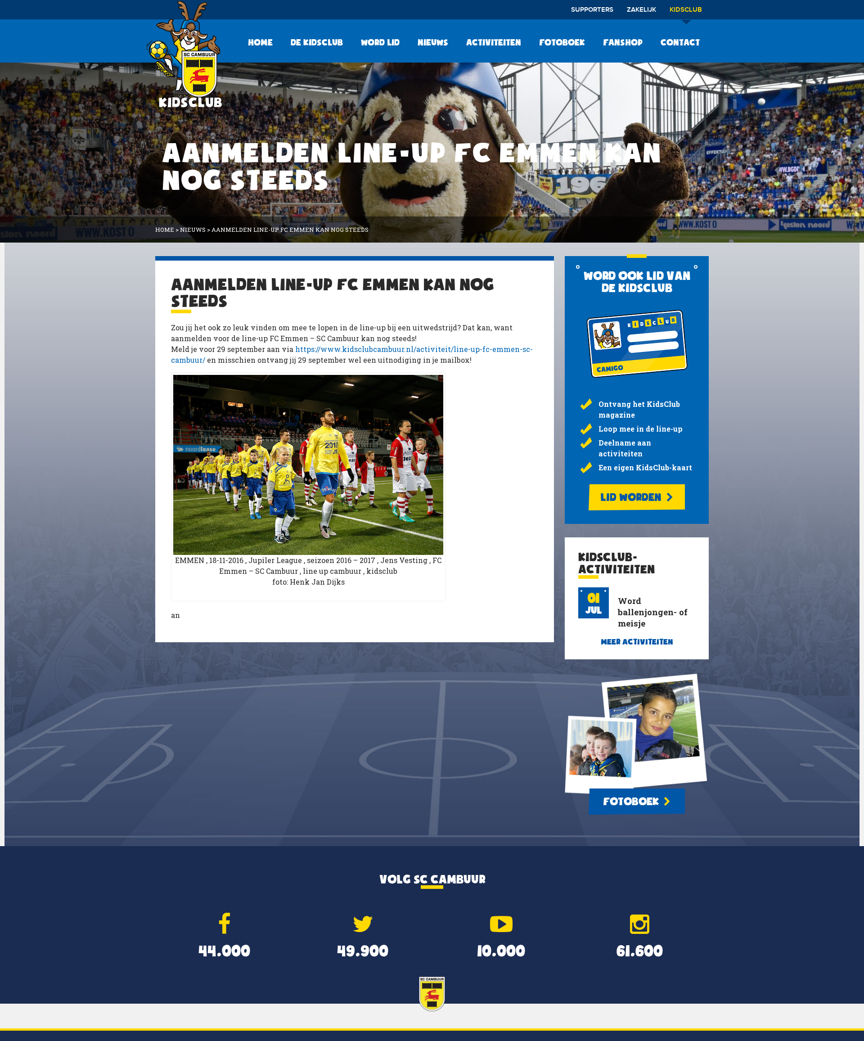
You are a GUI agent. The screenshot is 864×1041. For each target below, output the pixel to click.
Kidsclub (686, 10)
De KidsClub (317, 42)
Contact (680, 42)
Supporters (592, 10)
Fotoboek (562, 42)
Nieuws (433, 42)
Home (260, 42)
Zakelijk (641, 10)
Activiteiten (493, 42)
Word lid (380, 42)
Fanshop (623, 42)
